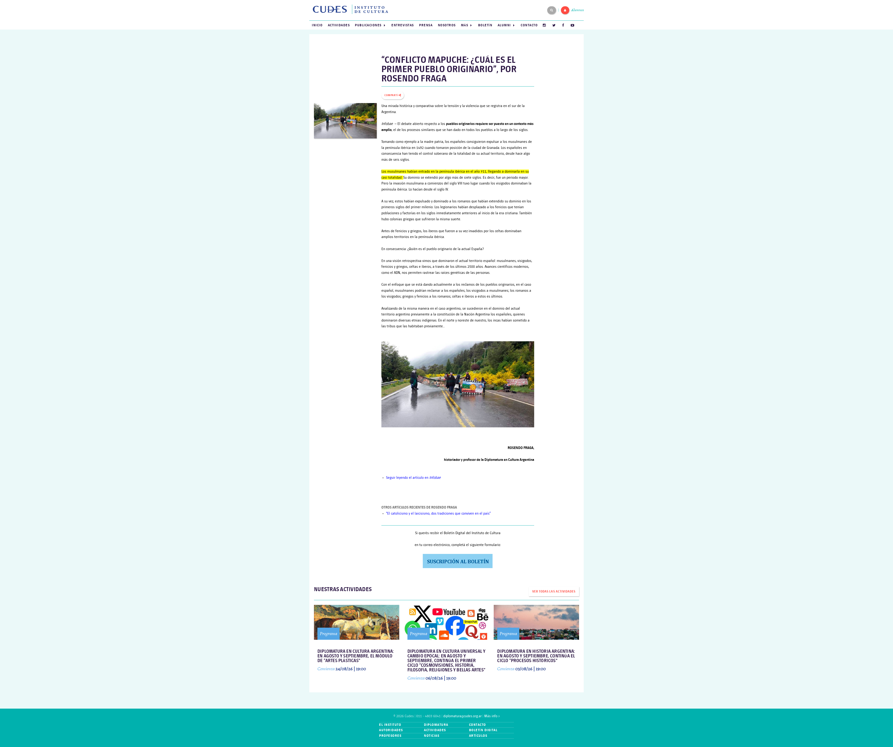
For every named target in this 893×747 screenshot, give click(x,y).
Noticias (431, 735)
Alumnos (577, 10)
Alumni (504, 25)
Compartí (391, 95)
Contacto (529, 25)
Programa (328, 633)
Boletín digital (483, 730)
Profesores (390, 735)
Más (464, 25)
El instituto (390, 725)
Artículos (478, 735)
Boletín (485, 25)
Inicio (317, 25)
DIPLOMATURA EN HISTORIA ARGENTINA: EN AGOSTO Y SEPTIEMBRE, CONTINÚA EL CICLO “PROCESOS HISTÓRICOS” (536, 656)
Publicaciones (368, 25)
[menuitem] (317, 25)
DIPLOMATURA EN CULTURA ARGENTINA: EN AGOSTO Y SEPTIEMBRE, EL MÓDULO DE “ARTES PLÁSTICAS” (355, 656)
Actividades (339, 25)
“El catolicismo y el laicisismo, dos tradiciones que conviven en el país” (438, 514)
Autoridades (391, 730)
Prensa (426, 25)
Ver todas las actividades (553, 591)
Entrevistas (402, 25)
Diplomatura (436, 725)
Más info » (492, 716)
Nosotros (447, 25)
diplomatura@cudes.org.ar (462, 716)
